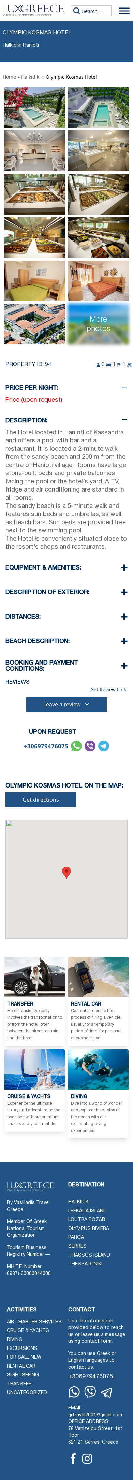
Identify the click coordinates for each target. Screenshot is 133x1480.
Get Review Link (108, 690)
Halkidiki (31, 77)
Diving (15, 1340)
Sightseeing (23, 1375)
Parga (76, 1237)
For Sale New (24, 1357)
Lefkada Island (87, 1211)
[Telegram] (107, 1393)
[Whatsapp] (74, 1392)
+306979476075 (46, 746)
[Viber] (90, 1392)
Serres (77, 1246)
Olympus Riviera (88, 1229)
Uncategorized (27, 1393)
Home (9, 77)
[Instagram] (87, 1459)
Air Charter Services (34, 1322)
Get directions (41, 800)
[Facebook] (73, 1458)
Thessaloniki (85, 1264)
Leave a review (62, 704)
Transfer (19, 1384)
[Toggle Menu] (124, 10)
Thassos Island (89, 1255)
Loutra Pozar (86, 1220)
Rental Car (21, 1366)
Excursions (22, 1348)
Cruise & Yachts (28, 1331)
